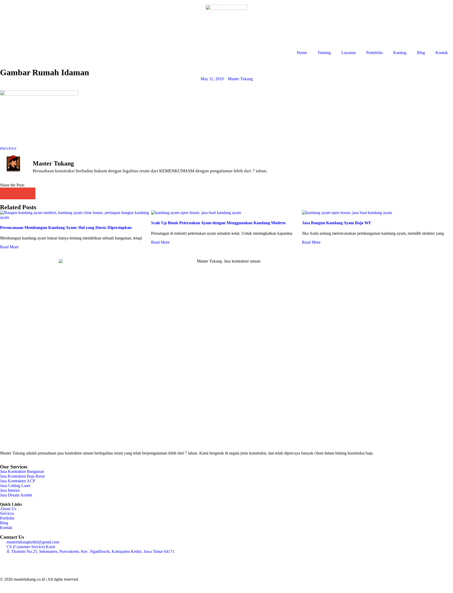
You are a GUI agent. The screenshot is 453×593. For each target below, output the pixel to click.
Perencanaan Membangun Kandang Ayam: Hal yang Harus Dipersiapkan (66, 227)
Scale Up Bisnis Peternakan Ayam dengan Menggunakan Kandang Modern (218, 223)
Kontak (441, 52)
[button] (6, 193)
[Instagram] (6, 560)
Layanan (348, 52)
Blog (421, 52)
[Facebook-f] (20, 560)
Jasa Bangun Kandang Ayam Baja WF (336, 223)
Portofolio (374, 52)
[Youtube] (49, 560)
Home (302, 52)
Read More (9, 247)
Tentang (324, 52)
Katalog (399, 52)
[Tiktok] (34, 560)
